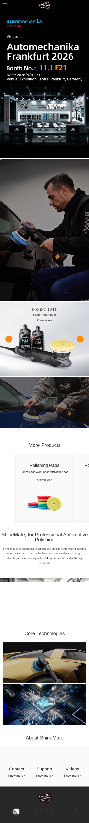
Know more (42, 39)
